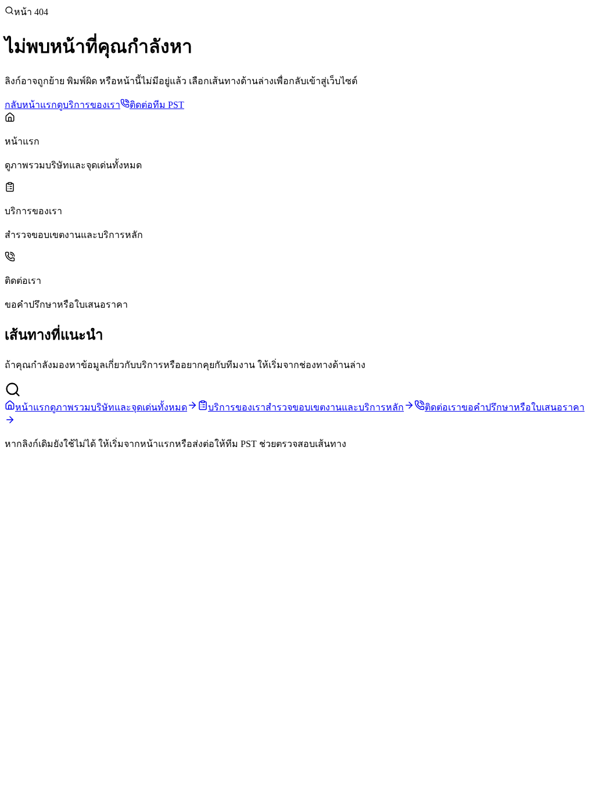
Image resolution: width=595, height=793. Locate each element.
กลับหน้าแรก (31, 105)
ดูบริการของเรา (88, 105)
